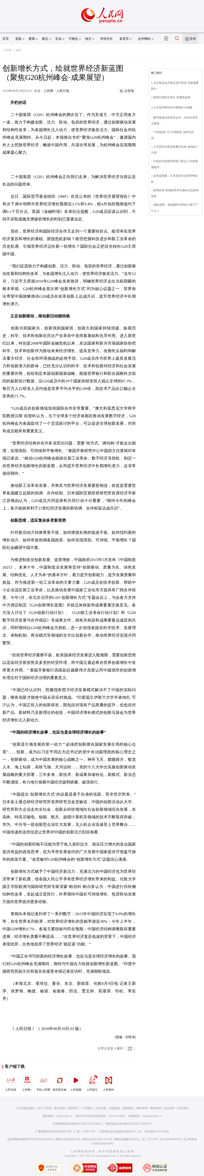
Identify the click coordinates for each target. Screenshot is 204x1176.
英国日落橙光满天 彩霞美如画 (171, 97)
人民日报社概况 (25, 1108)
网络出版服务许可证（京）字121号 (136, 1139)
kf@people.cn (64, 1116)
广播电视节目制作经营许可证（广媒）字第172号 (65, 1131)
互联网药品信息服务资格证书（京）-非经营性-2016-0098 (134, 1131)
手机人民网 (43, 1089)
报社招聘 (59, 1108)
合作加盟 (100, 1108)
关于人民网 (44, 1108)
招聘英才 (73, 1108)
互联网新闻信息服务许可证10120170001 (77, 1123)
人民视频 (75, 1089)
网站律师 (155, 1108)
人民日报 (10, 1089)
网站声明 (142, 1108)
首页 (5, 38)
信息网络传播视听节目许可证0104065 (30, 1139)
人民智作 (108, 1089)
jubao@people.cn (152, 1116)
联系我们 (183, 1108)
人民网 (7, 50)
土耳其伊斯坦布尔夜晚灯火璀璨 (172, 107)
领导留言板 (60, 1089)
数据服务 (128, 1108)
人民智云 (92, 1089)
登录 (193, 38)
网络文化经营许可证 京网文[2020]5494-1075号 (83, 1139)
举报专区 (106, 38)
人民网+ (27, 1089)
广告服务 (87, 1108)
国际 (18, 50)
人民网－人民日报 (56, 91)
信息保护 (169, 1108)
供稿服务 (114, 1108)
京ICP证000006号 (170, 1139)
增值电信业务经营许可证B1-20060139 (128, 1123)
